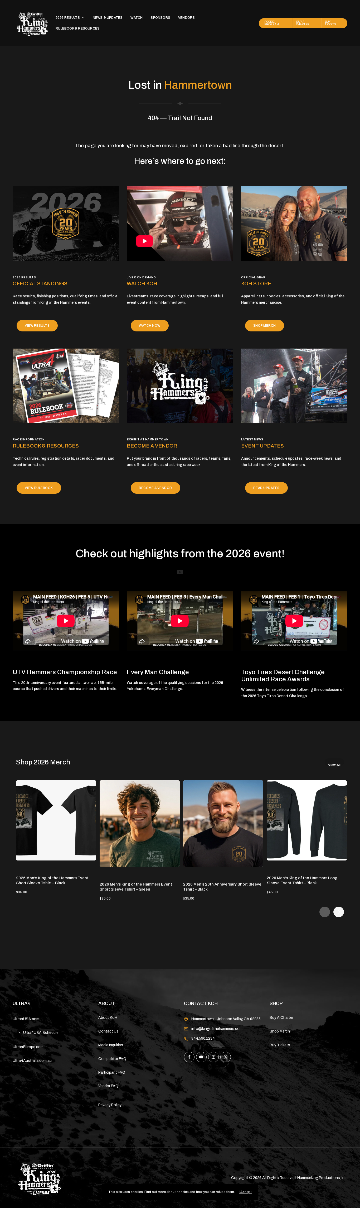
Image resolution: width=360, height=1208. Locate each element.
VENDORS (186, 18)
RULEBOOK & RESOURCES (78, 28)
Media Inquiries (110, 1045)
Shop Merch (280, 1031)
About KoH (107, 1018)
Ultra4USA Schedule (41, 1033)
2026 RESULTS (68, 18)
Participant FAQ (111, 1072)
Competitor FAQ (112, 1059)
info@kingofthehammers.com (216, 1029)
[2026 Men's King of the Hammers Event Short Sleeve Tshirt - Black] (56, 820)
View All (334, 764)
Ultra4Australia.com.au (32, 1061)
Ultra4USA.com (26, 1019)
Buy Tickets (280, 1045)
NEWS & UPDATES (108, 18)
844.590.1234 (203, 1038)
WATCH (136, 18)
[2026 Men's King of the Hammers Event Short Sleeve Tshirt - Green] (140, 823)
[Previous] (324, 912)
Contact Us (108, 1031)
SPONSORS (160, 18)
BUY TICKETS (330, 23)
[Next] (338, 912)
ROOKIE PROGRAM (271, 23)
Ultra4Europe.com (28, 1047)
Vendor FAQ (108, 1086)
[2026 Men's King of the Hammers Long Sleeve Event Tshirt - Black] (307, 820)
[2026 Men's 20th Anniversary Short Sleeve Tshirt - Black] (223, 823)
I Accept (245, 1192)
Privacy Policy (109, 1105)
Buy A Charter (281, 1018)
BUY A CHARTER (302, 23)
